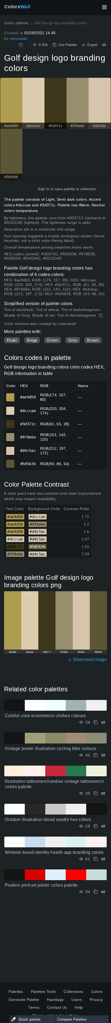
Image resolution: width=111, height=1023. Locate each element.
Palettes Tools (43, 991)
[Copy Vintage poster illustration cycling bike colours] (95, 755)
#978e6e (10, 434)
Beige (32, 340)
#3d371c (10, 421)
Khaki (12, 340)
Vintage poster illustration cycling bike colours (50, 748)
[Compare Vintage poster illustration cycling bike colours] (103, 755)
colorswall (18, 38)
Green (52, 340)
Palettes (16, 991)
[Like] (21, 45)
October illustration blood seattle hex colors (48, 819)
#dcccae (10, 408)
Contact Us (57, 1007)
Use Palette (66, 45)
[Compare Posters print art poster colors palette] (103, 891)
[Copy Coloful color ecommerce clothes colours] (95, 722)
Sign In (43, 189)
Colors (17, 6)
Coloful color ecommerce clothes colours (45, 715)
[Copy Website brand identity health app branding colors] (95, 859)
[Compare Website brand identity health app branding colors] (103, 859)
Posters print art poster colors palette (41, 885)
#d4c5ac (10, 448)
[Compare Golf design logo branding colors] (104, 44)
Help (79, 1007)
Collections (73, 991)
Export (91, 45)
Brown (93, 340)
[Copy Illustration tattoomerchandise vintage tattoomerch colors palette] (95, 793)
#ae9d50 (10, 395)
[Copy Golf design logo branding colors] (101, 315)
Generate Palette (24, 999)
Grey (72, 340)
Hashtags (55, 999)
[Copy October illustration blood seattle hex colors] (95, 826)
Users (76, 999)
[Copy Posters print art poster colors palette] (95, 891)
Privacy (96, 999)
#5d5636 (10, 461)
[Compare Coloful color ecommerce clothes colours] (103, 722)
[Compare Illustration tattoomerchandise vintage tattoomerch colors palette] (103, 793)
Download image (89, 659)
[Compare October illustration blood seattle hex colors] (103, 826)
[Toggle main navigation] (104, 7)
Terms (33, 1007)
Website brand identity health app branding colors (54, 852)
